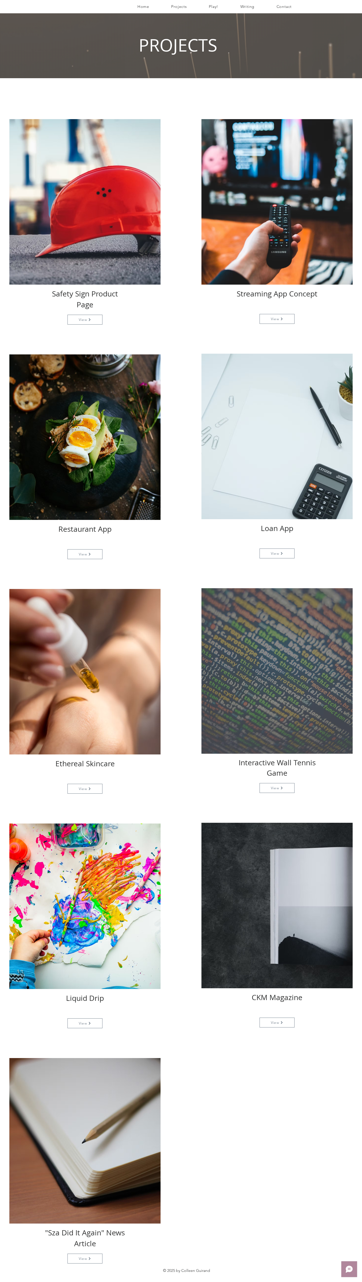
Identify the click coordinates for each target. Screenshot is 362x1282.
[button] (179, 6)
